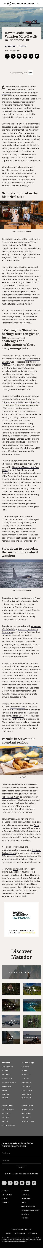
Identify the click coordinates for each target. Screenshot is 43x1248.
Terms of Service (20, 1233)
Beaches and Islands (9, 1082)
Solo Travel (25, 1079)
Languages (5, 1118)
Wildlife (4, 1090)
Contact (8, 1233)
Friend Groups (26, 1082)
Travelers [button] (25, 1190)
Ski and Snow (6, 1086)
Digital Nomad (26, 1098)
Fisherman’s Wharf (10, 797)
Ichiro (15, 869)
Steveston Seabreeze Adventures (20, 631)
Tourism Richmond (28, 933)
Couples (24, 1071)
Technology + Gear (28, 1121)
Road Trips (5, 1094)
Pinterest (28, 1183)
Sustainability (26, 1114)
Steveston (29, 117)
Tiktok (16, 1183)
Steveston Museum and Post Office (20, 468)
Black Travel (26, 1086)
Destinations (26, 1199)
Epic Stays (5, 1071)
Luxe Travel (25, 1067)
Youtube (22, 1183)
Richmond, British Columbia (18, 91)
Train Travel (6, 1075)
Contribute (25, 1214)
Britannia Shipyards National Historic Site (21, 402)
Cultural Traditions (8, 1125)
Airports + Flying (27, 1110)
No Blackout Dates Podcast (31, 1210)
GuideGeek (25, 1218)
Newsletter (25, 1195)
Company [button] (5, 1190)
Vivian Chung (13, 51)
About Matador (7, 1195)
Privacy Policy (34, 1174)
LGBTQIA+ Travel (27, 1090)
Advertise (5, 1203)
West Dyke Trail (17, 706)
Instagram (10, 1183)
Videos (24, 1203)
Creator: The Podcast (28, 1206)
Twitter (34, 1183)
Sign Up (21, 1167)
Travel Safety (26, 1118)
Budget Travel (26, 1094)
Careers (4, 1199)
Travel (23, 46)
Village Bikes (18, 715)
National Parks (7, 1079)
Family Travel (26, 1075)
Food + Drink (6, 1114)
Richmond (10, 46)
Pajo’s (24, 777)
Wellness (5, 1098)
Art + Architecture (8, 1110)
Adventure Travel (7, 1067)
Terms (24, 1174)
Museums (5, 1121)
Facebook (4, 1183)
